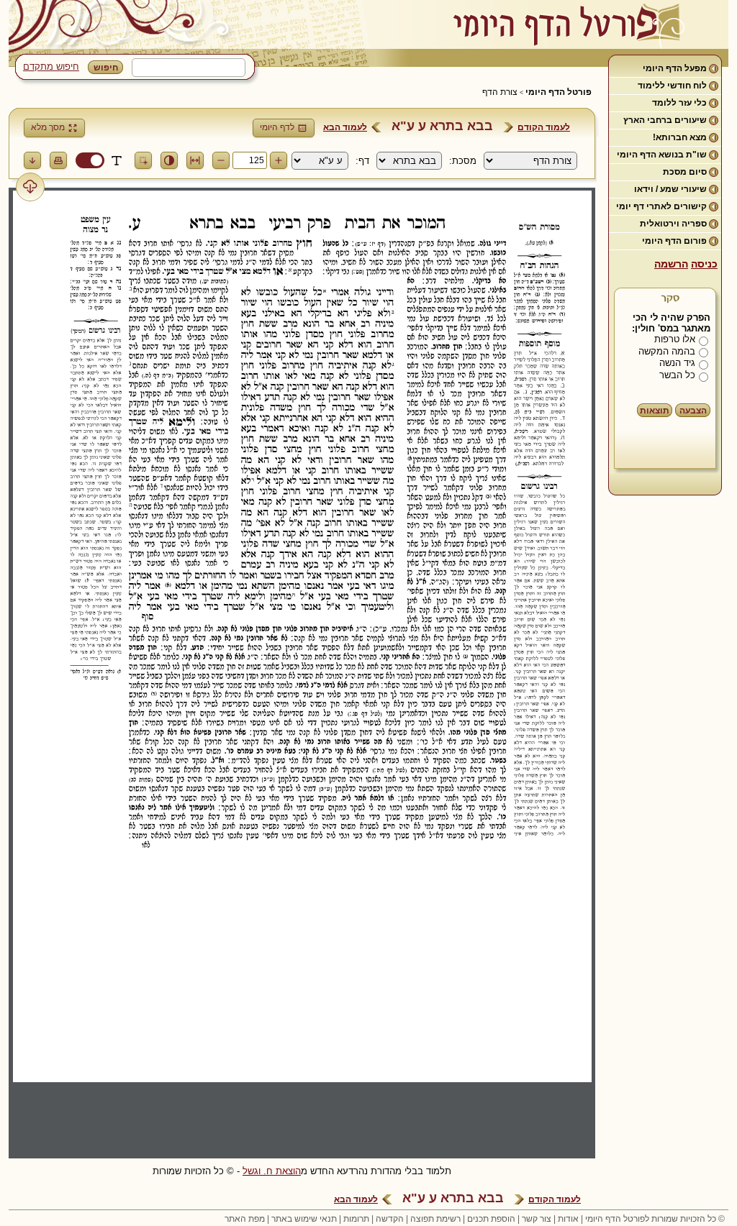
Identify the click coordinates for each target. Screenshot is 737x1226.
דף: (362, 160)
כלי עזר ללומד (679, 103)
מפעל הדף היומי (675, 68)
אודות (568, 1219)
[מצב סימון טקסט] (116, 160)
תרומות (356, 1219)
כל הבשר (677, 375)
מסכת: (462, 160)
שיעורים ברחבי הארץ (665, 120)
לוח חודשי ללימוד (672, 86)
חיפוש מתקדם (51, 66)
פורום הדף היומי (674, 241)
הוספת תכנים (491, 1219)
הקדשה (390, 1219)
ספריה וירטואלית (673, 224)
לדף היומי (277, 127)
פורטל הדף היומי (558, 92)
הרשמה (671, 264)
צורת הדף (499, 92)
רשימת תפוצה (435, 1219)
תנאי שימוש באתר (304, 1219)
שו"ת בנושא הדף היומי (662, 155)
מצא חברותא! (680, 137)
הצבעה (693, 411)
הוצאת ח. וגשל (272, 1171)
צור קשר (536, 1219)
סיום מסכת (685, 172)
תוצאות (654, 411)
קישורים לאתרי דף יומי (661, 206)
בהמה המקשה (666, 351)
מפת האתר (245, 1219)
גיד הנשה (677, 362)
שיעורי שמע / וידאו (670, 189)
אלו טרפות (674, 339)
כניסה (704, 264)
